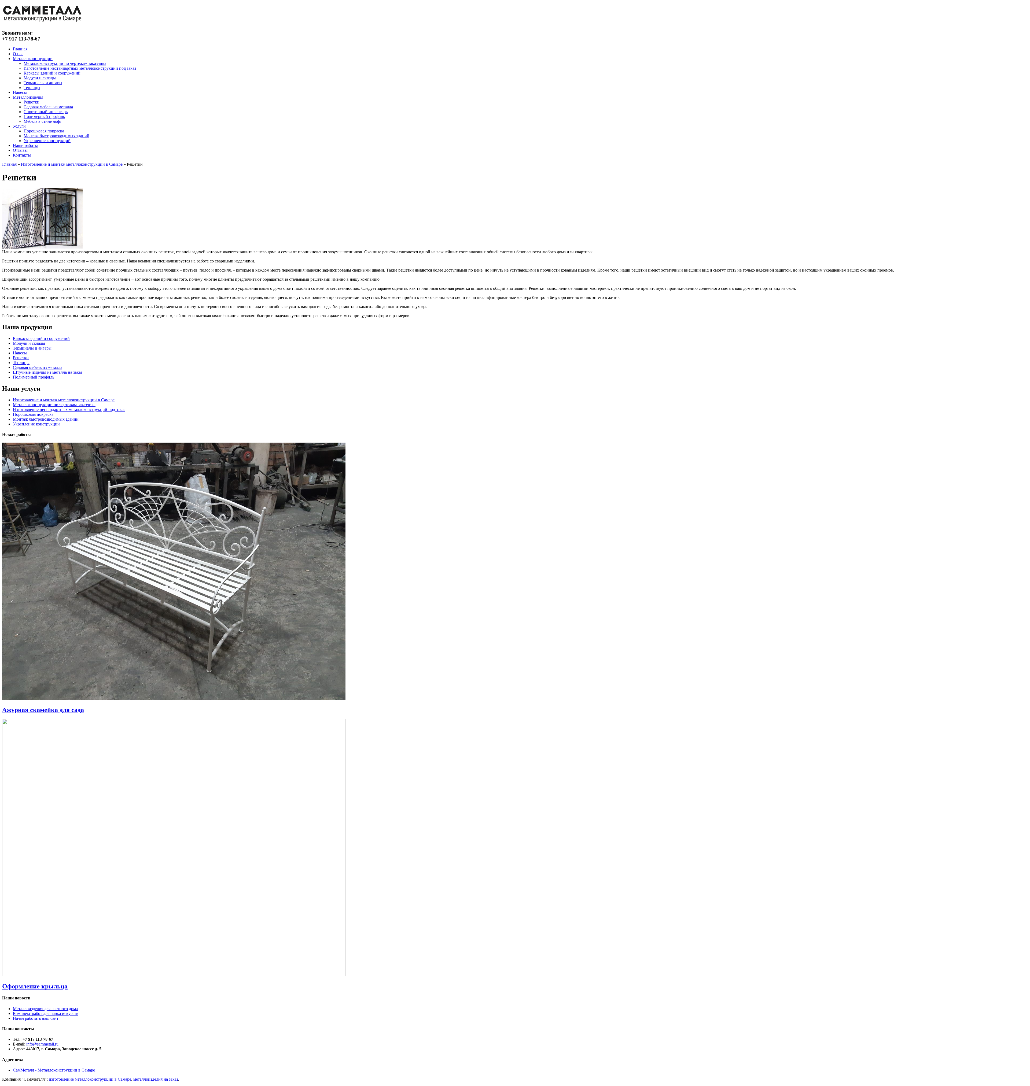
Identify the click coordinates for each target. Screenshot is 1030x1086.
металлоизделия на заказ (155, 1079)
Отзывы (20, 150)
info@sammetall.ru (42, 1044)
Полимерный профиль (44, 116)
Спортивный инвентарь (46, 111)
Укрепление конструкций (47, 140)
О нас (18, 53)
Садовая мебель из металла (48, 107)
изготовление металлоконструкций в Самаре (90, 1079)
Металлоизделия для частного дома (45, 1008)
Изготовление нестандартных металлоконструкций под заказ (80, 68)
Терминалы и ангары (43, 82)
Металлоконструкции (33, 58)
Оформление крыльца (35, 986)
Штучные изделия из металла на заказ (47, 372)
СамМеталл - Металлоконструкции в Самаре (54, 1070)
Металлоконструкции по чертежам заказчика (65, 63)
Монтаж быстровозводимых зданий (56, 136)
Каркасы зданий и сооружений (52, 73)
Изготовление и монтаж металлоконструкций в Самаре (72, 164)
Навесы (20, 92)
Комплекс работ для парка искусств (45, 1013)
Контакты (22, 155)
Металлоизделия (28, 97)
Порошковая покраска (44, 131)
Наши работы (25, 145)
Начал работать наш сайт (35, 1018)
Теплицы (32, 87)
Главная (20, 49)
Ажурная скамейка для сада (43, 709)
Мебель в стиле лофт (43, 121)
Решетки (31, 102)
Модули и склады (40, 78)
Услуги (19, 126)
